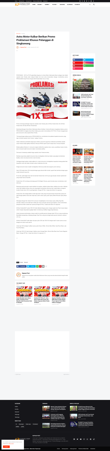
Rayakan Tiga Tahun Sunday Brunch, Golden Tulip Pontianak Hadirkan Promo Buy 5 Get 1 (89, 159)
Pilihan (54, 4)
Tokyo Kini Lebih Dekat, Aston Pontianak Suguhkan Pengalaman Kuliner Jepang (77, 178)
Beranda (18, 33)
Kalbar (39, 4)
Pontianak (35, 424)
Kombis (47, 4)
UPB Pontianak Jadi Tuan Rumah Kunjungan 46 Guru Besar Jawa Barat (87, 96)
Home (16, 1)
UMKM (17, 426)
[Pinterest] (40, 266)
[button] (90, 4)
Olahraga (70, 4)
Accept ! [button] (6, 446)
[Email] (43, 266)
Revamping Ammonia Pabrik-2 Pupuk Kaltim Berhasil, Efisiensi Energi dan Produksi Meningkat (58, 425)
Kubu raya (28, 424)
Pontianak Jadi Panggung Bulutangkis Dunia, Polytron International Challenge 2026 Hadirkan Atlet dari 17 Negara (58, 416)
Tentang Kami (21, 1)
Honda (23, 33)
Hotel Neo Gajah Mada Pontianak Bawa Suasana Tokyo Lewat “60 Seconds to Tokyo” (77, 159)
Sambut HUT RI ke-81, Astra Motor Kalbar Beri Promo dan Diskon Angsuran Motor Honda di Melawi (41, 300)
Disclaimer (45, 1)
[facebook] (78, 60)
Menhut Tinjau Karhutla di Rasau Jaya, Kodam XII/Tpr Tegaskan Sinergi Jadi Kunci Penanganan (58, 408)
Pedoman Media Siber (37, 1)
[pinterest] (84, 1)
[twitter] (86, 1)
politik (22, 426)
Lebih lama (65, 374)
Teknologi (17, 417)
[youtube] (91, 1)
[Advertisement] (55, 19)
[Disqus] (42, 352)
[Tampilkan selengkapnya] (46, 266)
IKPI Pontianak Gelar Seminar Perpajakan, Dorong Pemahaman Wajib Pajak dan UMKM (87, 113)
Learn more (11, 443)
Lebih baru (18, 374)
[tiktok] (93, 1)
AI (16, 424)
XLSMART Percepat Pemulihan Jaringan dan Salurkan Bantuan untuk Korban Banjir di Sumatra (87, 104)
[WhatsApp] (37, 266)
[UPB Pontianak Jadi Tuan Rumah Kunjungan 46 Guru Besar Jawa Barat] (76, 96)
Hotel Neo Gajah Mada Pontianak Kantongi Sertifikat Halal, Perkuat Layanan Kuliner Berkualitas (88, 178)
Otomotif (77, 4)
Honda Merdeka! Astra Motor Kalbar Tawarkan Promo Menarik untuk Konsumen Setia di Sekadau (24, 300)
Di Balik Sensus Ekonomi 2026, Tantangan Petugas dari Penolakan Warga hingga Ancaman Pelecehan (86, 408)
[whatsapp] (88, 1)
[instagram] (82, 1)
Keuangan (21, 424)
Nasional (62, 4)
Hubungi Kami (29, 1)
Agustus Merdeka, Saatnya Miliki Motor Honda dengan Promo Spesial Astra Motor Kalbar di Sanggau (58, 300)
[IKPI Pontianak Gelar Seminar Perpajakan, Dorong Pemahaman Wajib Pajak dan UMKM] (76, 113)
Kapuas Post (26, 273)
